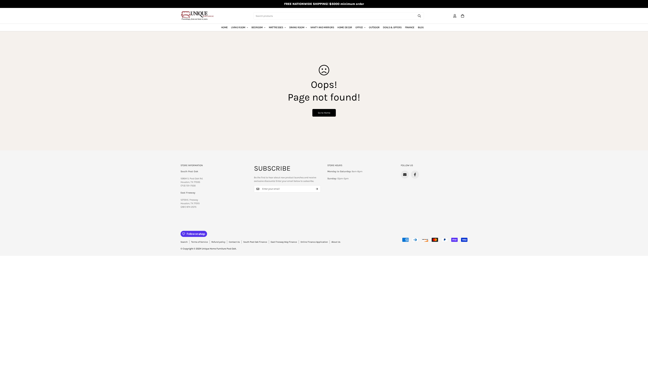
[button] (462, 16)
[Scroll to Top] (641, 346)
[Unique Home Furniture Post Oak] (197, 15)
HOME (224, 27)
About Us (335, 242)
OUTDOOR (374, 27)
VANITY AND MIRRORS (322, 27)
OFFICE (359, 27)
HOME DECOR (344, 27)
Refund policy (218, 242)
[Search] (419, 16)
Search (184, 242)
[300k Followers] (415, 175)
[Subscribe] (317, 188)
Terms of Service (199, 242)
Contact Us (234, 242)
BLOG (421, 27)
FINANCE (409, 27)
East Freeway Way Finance (284, 242)
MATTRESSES (276, 27)
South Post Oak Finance (255, 242)
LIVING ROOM (238, 27)
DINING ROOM (296, 27)
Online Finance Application (314, 242)
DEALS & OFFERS (392, 27)
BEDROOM (257, 27)
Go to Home (324, 112)
